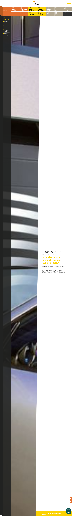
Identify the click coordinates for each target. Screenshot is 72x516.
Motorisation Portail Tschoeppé (6, 22)
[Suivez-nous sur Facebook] (68, 3)
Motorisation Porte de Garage (7, 26)
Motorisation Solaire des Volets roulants (6, 34)
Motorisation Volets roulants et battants (6, 30)
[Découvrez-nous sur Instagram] (70, 3)
